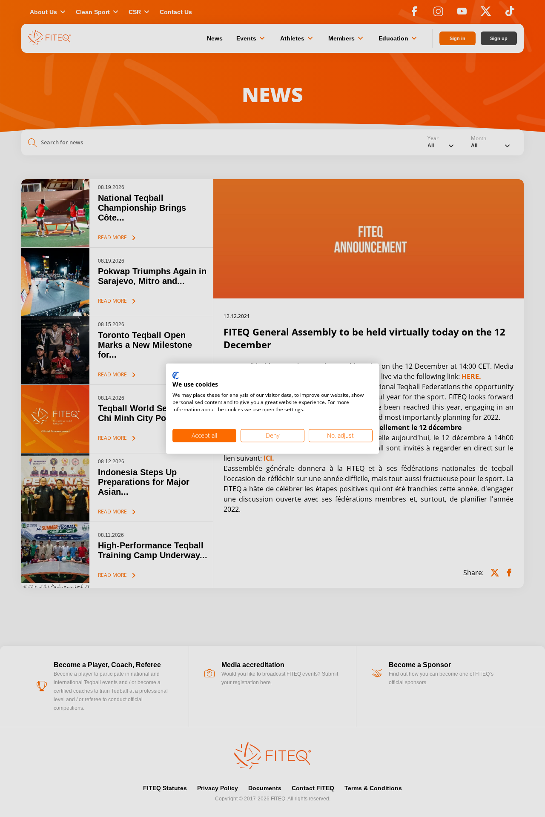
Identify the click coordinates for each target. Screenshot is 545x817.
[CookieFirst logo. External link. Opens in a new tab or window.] (175, 375)
